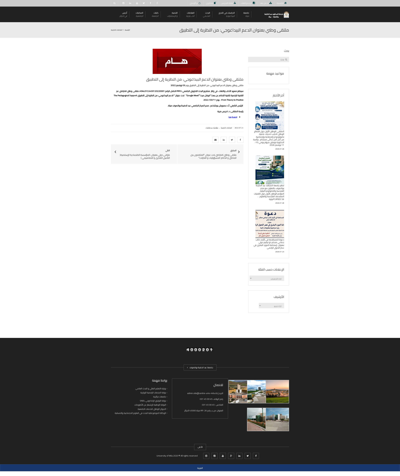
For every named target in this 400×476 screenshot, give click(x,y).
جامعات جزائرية (159, 397)
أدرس (123, 14)
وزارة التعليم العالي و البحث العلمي (150, 388)
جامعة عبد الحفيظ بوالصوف (200, 367)
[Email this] (215, 140)
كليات (155, 14)
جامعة (246, 14)
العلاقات (190, 14)
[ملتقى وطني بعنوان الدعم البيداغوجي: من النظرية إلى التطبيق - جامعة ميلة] (276, 14)
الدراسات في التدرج (227, 14)
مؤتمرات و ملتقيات (212, 127)
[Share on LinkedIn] (224, 140)
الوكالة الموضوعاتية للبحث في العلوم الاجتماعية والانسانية (140, 413)
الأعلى (200, 447)
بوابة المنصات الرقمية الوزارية (153, 393)
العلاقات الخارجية (226, 127)
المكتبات (139, 14)
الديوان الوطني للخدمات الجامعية (152, 409)
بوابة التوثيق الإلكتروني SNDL (153, 401)
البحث (206, 14)
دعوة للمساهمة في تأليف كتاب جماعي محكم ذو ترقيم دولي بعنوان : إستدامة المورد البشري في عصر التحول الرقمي (268, 244)
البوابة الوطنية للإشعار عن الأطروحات (150, 405)
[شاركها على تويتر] (232, 140)
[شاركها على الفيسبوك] (240, 140)
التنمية (172, 14)
